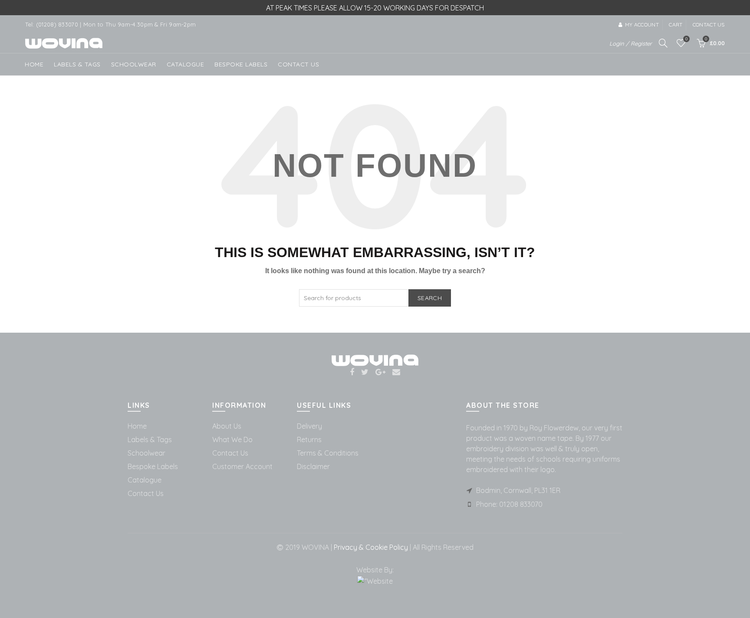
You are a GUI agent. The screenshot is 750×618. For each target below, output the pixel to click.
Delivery (309, 426)
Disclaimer (313, 466)
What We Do (232, 439)
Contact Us (146, 493)
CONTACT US (298, 64)
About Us (226, 426)
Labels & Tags (77, 64)
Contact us (709, 24)
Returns (309, 439)
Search (430, 298)
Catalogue (185, 64)
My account (642, 24)
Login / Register (630, 43)
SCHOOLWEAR (133, 64)
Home (34, 64)
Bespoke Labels (240, 64)
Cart (675, 24)
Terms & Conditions (328, 453)
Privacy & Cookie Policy (370, 547)
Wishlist (686, 39)
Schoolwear (146, 453)
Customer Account (242, 466)
